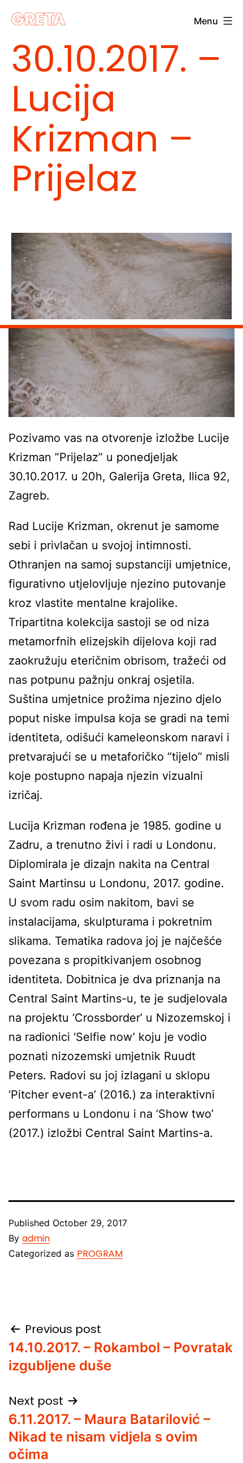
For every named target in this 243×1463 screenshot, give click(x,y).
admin (36, 1238)
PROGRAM (100, 1253)
